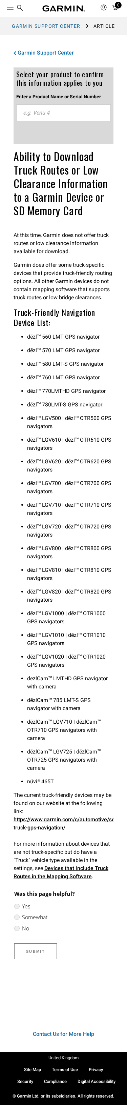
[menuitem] (20, 8)
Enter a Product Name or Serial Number (58, 96)
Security (25, 1081)
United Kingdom (63, 1057)
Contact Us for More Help (63, 1034)
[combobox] (63, 112)
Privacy (96, 1069)
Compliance (55, 1081)
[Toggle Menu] (4, 7)
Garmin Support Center (46, 26)
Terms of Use (65, 1069)
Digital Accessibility (96, 1081)
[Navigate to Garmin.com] (64, 8)
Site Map (32, 1069)
